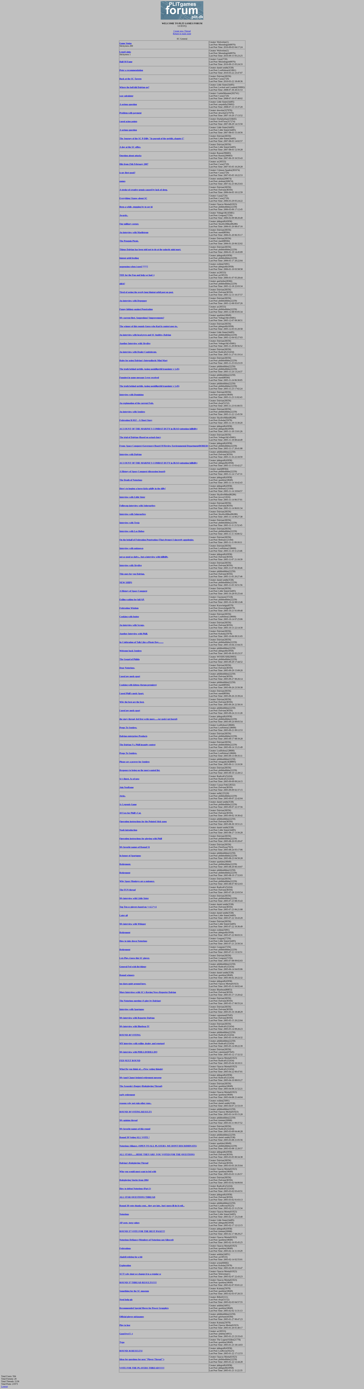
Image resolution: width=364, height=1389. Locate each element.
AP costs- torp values (129, 1223)
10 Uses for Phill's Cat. (130, 813)
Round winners (126, 975)
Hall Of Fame (125, 61)
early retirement (127, 1094)
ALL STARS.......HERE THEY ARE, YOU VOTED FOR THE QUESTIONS (157, 1154)
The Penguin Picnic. (129, 241)
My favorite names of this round (134, 1129)
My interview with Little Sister (134, 898)
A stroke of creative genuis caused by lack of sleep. (143, 190)
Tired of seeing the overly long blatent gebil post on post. (146, 292)
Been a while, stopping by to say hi (136, 207)
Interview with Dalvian (130, 454)
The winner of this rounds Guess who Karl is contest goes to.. (148, 326)
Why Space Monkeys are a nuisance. (137, 881)
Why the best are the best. (131, 702)
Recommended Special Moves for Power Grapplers (144, 1308)
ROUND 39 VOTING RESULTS (135, 1112)
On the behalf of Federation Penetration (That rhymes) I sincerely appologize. (156, 540)
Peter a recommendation (131, 70)
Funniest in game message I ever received (139, 377)
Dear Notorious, (127, 668)
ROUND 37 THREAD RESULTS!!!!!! (138, 1282)
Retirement (124, 873)
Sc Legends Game (128, 804)
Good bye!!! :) (126, 1334)
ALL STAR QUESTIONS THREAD (137, 1197)
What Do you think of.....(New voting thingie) (141, 1069)
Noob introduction (128, 830)
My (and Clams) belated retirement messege (140, 1077)
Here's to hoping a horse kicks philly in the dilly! (142, 488)
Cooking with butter (129, 616)
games (122, 181)
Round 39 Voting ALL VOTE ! (134, 1137)
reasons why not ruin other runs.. (135, 1103)
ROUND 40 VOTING (130, 1035)
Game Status (125, 43)
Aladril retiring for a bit (130, 1257)
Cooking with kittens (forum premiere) (138, 685)
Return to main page (182, 33)
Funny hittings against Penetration (136, 309)
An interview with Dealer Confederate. (138, 352)
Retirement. (125, 864)
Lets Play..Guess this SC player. (134, 958)
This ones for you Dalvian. (132, 574)
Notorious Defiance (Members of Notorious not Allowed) (146, 1240)
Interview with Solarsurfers (132, 514)
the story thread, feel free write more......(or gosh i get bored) (148, 719)
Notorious (124, 1214)
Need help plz (126, 1299)
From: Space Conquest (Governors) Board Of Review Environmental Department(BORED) (163, 446)
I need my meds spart (129, 676)
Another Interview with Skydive (134, 343)
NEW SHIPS (125, 582)
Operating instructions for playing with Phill (140, 838)
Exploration (125, 1265)
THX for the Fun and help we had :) (136, 275)
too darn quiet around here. (132, 983)
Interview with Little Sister (132, 497)
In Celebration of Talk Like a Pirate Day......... (141, 642)
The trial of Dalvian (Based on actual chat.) (140, 437)
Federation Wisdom (128, 608)
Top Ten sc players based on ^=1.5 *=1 (138, 907)
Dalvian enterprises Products (133, 736)
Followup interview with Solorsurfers (137, 505)
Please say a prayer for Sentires (134, 762)
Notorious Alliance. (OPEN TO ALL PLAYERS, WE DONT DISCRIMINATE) (158, 1146)
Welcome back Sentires (130, 651)
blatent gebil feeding (129, 258)
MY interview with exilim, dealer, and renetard (142, 1043)
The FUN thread (127, 890)
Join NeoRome (126, 787)
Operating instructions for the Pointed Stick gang (143, 821)
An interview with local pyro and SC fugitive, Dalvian (145, 335)
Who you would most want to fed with (137, 1171)
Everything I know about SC (133, 198)
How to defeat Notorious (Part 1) (135, 1188)
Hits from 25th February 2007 (133, 164)
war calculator (126, 96)
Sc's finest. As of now (129, 779)
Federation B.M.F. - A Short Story (135, 420)
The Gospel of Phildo (129, 659)
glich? (122, 283)
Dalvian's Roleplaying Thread (133, 1163)
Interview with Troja (129, 522)
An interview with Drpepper (133, 301)
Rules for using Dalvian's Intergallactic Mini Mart (143, 360)
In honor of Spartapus (130, 855)
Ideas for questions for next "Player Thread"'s (141, 1359)
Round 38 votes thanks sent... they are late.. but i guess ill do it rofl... (152, 1205)
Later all (123, 915)
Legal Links (125, 52)
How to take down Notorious (133, 941)
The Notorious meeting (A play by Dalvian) (140, 1001)
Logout (4, 1386)
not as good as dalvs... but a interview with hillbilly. (143, 557)
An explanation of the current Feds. (136, 403)
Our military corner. (129, 224)
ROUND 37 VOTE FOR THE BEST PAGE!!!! (142, 1231)
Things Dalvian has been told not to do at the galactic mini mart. (150, 249)
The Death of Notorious (130, 480)
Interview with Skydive (130, 565)
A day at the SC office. (130, 147)
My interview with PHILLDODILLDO (138, 1052)
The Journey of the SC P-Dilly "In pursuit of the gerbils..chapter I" (151, 138)
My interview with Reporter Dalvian (137, 1018)
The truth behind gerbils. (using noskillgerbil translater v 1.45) (149, 369)
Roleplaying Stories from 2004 (133, 1180)
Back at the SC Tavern (130, 79)
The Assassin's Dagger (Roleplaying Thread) (140, 1086)
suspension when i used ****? (133, 266)
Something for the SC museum (134, 1291)
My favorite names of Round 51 (134, 847)
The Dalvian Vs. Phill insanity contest (137, 744)
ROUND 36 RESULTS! (131, 1351)
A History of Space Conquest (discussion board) (142, 471)
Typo (121, 1342)
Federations (125, 1248)
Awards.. (123, 215)
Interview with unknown (131, 548)
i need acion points (128, 121)
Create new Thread (182, 31)
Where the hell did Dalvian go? (134, 87)
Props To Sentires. (128, 727)
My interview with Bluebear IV (134, 1026)
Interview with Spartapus (131, 1009)
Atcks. (122, 796)
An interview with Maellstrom (133, 232)
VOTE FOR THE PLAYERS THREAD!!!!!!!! (141, 1368)
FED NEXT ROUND (129, 1060)
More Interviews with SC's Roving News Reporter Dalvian (147, 992)
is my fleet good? (127, 172)
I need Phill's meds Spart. (131, 693)
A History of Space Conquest (133, 591)
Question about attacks (130, 155)
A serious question (128, 104)
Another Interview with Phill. (133, 633)
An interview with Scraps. (131, 625)
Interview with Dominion (131, 394)
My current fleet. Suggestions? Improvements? (141, 318)
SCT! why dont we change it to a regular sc (140, 1274)
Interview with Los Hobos (131, 531)
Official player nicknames (131, 1316)
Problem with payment (130, 113)
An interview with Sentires (132, 411)
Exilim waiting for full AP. (131, 599)
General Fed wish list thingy (132, 966)
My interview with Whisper (132, 924)
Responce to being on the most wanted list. (139, 770)
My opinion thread (128, 1120)
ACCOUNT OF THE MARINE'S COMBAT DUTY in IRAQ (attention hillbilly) (158, 429)
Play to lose (124, 1325)
